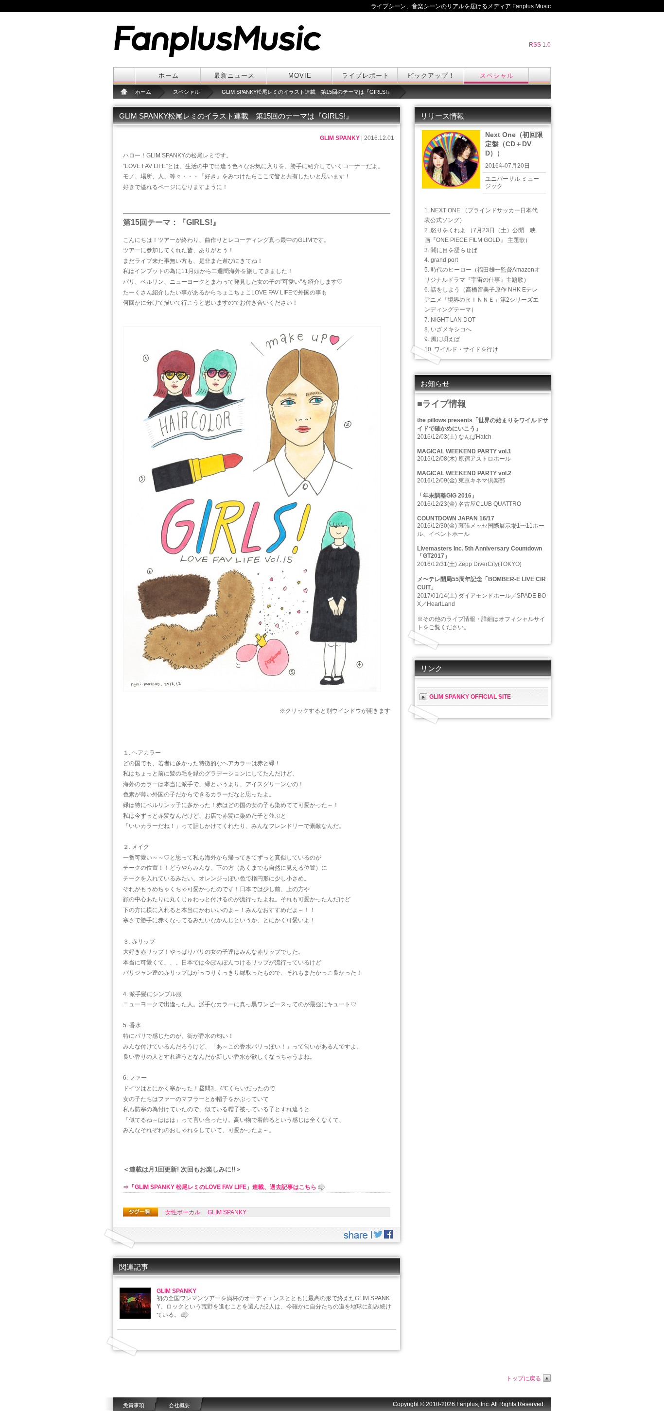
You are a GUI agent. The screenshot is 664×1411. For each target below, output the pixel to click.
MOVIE (300, 75)
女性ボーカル (182, 1212)
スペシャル (497, 75)
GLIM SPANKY (340, 138)
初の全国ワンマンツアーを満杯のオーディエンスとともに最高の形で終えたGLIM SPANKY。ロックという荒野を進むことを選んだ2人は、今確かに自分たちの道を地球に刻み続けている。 (274, 1306)
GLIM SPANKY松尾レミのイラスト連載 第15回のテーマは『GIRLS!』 (307, 92)
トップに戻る (523, 1378)
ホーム (168, 75)
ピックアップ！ (431, 75)
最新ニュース (234, 75)
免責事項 (133, 1405)
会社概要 (179, 1405)
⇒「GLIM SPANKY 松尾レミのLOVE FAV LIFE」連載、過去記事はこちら (219, 1187)
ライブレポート (365, 75)
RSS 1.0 (540, 44)
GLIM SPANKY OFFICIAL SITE (470, 696)
